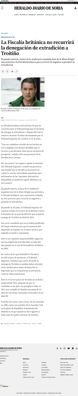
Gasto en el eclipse (23, 3)
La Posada (44, 367)
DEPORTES (40, 15)
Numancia (26, 367)
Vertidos (32, 3)
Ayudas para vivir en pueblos (66, 3)
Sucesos (44, 365)
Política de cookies (41, 393)
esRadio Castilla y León (66, 375)
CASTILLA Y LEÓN (50, 15)
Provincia (25, 365)
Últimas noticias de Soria (48, 377)
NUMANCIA (32, 15)
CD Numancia (39, 3)
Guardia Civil (26, 323)
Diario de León (64, 362)
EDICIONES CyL (71, 0)
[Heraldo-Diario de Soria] (38, 8)
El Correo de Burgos (65, 370)
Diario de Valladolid (65, 367)
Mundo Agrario (46, 370)
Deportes (25, 370)
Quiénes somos (4, 356)
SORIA (16, 15)
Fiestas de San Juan (28, 377)
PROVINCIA (23, 15)
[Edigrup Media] (5, 385)
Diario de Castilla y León (67, 365)
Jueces (34, 323)
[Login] (75, 8)
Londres (18, 323)
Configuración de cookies (55, 393)
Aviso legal (19, 393)
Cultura (25, 375)
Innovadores (45, 372)
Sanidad (44, 362)
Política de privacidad (29, 393)
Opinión (44, 375)
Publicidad (3, 358)
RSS (1, 363)
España (39, 323)
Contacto (2, 361)
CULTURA (61, 15)
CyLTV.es (62, 372)
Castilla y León (27, 372)
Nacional (4, 33)
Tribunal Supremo (9, 323)
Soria (24, 362)
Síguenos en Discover (50, 3)
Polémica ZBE (13, 3)
